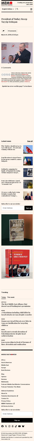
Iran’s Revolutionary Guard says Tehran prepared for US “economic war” (11, 182)
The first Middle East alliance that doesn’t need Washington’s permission (15, 305)
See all (30, 141)
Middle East (5, 365)
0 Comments (12, 31)
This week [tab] (10, 297)
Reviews (4, 379)
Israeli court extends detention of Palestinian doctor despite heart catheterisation (14, 334)
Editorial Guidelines (7, 391)
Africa (3, 360)
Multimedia (4, 382)
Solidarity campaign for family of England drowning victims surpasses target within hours (10, 170)
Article (3, 302)
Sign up (28, 208)
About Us (4, 393)
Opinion (3, 376)
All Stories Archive (7, 406)
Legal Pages (12, 435)
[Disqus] (17, 112)
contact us (27, 81)
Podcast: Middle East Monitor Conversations (15, 384)
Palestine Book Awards (8, 396)
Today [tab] (3, 297)
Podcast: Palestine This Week (10, 387)
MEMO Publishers (7, 403)
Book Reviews (5, 370)
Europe (3, 367)
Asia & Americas (6, 362)
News (3, 310)
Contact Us (5, 398)
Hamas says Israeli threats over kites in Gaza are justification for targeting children (16, 323)
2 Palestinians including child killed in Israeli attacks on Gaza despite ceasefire (16, 314)
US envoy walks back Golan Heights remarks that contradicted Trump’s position (10, 194)
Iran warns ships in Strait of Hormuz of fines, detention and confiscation (16, 343)
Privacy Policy (5, 401)
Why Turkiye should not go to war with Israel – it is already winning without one (11, 147)
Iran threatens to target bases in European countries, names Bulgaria (11, 159)
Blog (2, 374)
